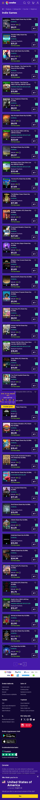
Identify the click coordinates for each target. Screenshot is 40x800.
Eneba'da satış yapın (8, 719)
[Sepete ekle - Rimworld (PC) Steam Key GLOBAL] (34, 286)
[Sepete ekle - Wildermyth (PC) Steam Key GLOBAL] (34, 576)
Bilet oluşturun (6, 708)
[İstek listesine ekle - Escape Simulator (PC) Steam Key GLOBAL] (35, 211)
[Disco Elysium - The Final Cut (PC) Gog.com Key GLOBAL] (20, 72)
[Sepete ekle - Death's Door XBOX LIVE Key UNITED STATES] (34, 609)
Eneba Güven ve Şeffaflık (9, 694)
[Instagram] (28, 719)
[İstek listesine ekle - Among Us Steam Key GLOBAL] (35, 616)
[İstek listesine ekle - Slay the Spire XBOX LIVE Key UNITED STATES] (35, 131)
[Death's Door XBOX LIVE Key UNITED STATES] (20, 605)
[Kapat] (37, 776)
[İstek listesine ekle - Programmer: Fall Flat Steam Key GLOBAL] (35, 326)
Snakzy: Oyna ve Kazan (27, 710)
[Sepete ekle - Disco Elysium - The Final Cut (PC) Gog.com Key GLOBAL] (34, 76)
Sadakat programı (26, 692)
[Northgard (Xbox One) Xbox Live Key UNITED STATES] (20, 168)
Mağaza (8, 9)
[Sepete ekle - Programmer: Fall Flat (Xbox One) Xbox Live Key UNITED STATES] (34, 352)
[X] (25, 719)
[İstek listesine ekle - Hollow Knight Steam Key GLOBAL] (35, 20)
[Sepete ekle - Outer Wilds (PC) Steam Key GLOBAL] (34, 369)
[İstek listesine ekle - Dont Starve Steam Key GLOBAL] (35, 505)
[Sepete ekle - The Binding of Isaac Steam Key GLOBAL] (34, 204)
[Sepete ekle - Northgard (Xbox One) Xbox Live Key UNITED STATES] (34, 173)
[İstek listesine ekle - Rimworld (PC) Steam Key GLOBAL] (35, 277)
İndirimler (23, 694)
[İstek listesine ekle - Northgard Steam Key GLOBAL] (35, 147)
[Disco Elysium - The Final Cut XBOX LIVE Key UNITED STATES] (20, 88)
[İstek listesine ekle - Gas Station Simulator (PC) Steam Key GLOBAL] (35, 424)
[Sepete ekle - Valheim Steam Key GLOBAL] (34, 560)
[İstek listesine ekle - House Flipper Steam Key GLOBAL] (35, 441)
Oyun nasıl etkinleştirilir (9, 705)
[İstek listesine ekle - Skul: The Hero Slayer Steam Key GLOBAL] (35, 244)
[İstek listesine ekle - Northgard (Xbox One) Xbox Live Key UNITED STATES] (35, 163)
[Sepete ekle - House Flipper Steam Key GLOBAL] (34, 449)
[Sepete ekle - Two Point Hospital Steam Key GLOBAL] (34, 386)
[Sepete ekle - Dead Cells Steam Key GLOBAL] (34, 60)
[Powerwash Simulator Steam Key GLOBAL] (20, 232)
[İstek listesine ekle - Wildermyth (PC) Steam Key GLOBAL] (35, 566)
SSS (3, 703)
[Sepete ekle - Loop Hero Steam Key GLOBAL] (34, 640)
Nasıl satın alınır (25, 687)
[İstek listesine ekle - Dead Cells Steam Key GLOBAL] (35, 51)
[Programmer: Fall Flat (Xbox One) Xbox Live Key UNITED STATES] (20, 348)
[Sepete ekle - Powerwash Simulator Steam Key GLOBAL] (34, 237)
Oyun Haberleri (25, 703)
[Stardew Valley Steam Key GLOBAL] (20, 40)
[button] (24, 664)
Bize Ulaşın (5, 689)
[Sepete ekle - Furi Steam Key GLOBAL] (34, 655)
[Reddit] (34, 719)
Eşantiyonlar (24, 705)
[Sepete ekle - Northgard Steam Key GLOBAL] (34, 156)
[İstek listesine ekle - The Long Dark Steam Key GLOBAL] (35, 488)
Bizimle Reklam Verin (8, 722)
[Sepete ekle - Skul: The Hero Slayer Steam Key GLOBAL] (34, 254)
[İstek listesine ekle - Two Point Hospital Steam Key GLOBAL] (35, 375)
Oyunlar (25, 9)
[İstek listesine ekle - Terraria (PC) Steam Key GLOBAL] (35, 179)
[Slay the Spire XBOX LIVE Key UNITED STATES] (20, 136)
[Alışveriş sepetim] (33, 3)
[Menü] (3, 3)
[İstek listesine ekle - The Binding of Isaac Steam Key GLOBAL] (35, 194)
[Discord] (31, 719)
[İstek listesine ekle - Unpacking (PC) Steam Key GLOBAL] (35, 309)
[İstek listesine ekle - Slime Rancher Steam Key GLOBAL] (35, 473)
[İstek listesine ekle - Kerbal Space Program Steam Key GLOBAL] (35, 292)
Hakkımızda (5, 687)
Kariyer (4, 692)
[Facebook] (22, 719)
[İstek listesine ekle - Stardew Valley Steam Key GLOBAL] (35, 35)
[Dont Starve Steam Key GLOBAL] (20, 509)
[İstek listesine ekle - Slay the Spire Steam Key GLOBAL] (35, 116)
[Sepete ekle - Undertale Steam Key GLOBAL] (34, 544)
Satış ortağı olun (25, 708)
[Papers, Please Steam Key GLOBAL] (20, 412)
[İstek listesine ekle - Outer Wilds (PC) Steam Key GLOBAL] (35, 359)
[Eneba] (11, 2)
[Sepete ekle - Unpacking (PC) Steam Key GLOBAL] (34, 319)
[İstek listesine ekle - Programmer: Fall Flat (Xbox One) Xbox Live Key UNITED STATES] (35, 343)
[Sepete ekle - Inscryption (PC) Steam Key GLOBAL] (34, 593)
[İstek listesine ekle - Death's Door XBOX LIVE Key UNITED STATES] (35, 600)
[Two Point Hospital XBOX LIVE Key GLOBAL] (20, 397)
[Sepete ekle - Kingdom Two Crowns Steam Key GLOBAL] (34, 271)
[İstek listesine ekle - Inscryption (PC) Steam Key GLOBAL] (35, 583)
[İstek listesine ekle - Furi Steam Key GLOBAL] (35, 647)
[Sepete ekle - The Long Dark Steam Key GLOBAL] (34, 498)
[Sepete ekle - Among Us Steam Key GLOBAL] (34, 625)
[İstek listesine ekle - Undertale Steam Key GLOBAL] (35, 535)
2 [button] (20, 664)
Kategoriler (17, 9)
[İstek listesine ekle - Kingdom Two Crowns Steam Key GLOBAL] (35, 260)
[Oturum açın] (37, 3)
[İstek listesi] (28, 3)
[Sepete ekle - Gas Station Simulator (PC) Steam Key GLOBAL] (34, 434)
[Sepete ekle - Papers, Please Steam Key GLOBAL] (34, 417)
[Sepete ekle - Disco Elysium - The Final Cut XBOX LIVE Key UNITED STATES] (34, 93)
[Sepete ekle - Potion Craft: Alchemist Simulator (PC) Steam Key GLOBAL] (34, 466)
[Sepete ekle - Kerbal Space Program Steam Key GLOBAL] (34, 303)
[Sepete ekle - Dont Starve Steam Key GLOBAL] (34, 514)
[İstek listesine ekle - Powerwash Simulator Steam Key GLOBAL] (35, 227)
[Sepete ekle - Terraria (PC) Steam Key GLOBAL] (34, 188)
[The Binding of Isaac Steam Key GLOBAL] (20, 199)
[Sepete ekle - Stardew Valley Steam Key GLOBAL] (34, 45)
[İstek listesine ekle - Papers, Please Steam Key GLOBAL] (35, 407)
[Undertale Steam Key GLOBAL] (20, 540)
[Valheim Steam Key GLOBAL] (20, 555)
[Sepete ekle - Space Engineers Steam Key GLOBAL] (34, 109)
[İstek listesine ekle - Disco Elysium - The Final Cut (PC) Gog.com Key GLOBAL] (35, 67)
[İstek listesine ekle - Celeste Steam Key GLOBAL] (35, 520)
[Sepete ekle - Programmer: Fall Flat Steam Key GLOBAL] (34, 336)
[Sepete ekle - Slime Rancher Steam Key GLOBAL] (34, 482)
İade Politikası (6, 710)
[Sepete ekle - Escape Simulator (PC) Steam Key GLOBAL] (34, 221)
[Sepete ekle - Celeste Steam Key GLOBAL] (34, 529)
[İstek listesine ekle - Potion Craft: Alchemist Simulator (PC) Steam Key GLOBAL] (35, 456)
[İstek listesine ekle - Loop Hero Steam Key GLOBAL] (35, 631)
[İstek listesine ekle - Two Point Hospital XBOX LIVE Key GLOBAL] (35, 392)
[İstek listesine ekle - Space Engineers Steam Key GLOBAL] (35, 99)
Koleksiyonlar (25, 689)
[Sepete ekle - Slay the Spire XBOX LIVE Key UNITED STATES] (34, 141)
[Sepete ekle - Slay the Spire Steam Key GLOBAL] (34, 125)
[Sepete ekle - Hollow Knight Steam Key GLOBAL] (34, 28)
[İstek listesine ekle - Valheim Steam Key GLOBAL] (35, 551)
